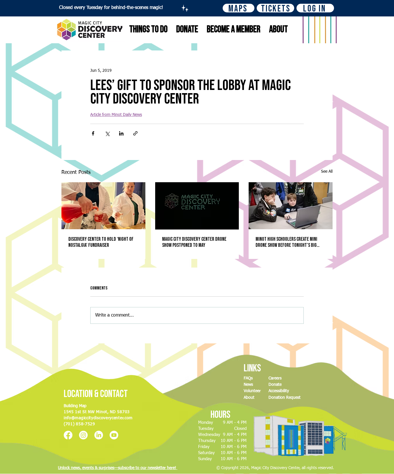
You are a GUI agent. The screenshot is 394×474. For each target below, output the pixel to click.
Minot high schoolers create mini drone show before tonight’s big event (286, 242)
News (248, 385)
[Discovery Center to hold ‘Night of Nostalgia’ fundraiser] (103, 205)
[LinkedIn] (98, 435)
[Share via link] (135, 133)
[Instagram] (83, 435)
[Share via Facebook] (93, 133)
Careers (275, 378)
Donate (275, 385)
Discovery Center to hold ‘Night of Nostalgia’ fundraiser (101, 242)
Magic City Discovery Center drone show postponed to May (194, 242)
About (249, 398)
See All (327, 172)
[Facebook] (68, 435)
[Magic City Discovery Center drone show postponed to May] (197, 206)
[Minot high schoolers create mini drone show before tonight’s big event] (291, 205)
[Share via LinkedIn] (121, 133)
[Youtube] (114, 435)
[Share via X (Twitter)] (107, 133)
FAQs (248, 378)
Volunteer (252, 391)
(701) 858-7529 (79, 424)
